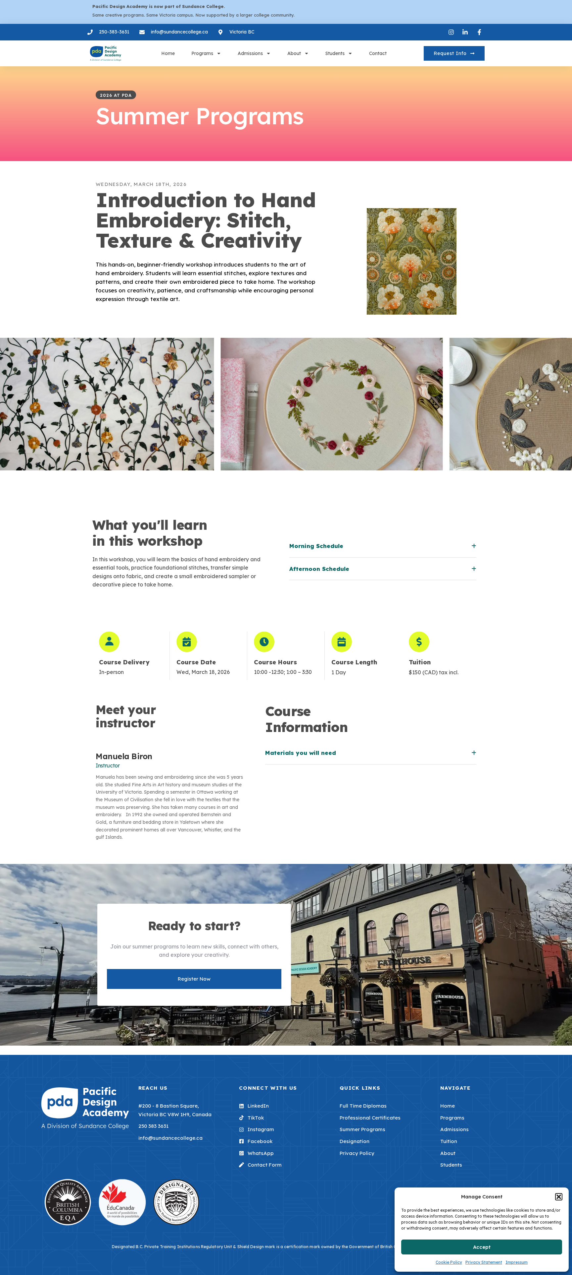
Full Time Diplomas (363, 1106)
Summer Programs (362, 1129)
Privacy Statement (483, 1262)
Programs (202, 53)
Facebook (260, 1141)
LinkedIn (258, 1106)
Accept (482, 1247)
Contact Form (265, 1165)
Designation (354, 1141)
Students (335, 53)
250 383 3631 (153, 1126)
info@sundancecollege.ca (170, 1138)
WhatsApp (261, 1153)
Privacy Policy (357, 1153)
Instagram (261, 1129)
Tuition (448, 1141)
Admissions (250, 53)
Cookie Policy (449, 1262)
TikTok (256, 1118)
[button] (558, 1196)
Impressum (516, 1262)
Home (168, 53)
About (294, 53)
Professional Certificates (370, 1118)
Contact (378, 53)
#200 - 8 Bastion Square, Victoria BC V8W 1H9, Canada (175, 1110)
